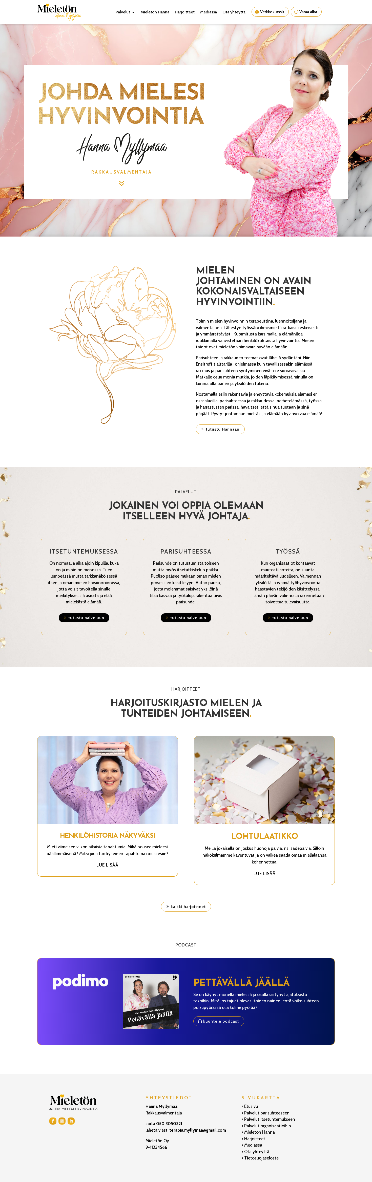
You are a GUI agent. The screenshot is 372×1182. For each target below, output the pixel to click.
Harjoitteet (185, 12)
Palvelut (123, 12)
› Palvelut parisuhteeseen (266, 1112)
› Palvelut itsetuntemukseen (268, 1119)
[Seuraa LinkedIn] (71, 1121)
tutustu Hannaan (222, 429)
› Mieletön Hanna (258, 1132)
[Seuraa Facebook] (52, 1121)
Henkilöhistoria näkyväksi (107, 836)
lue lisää (107, 865)
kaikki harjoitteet (188, 906)
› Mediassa (252, 1145)
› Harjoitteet (253, 1138)
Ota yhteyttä (233, 12)
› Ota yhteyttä (255, 1151)
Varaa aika (308, 11)
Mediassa (208, 12)
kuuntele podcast (221, 1021)
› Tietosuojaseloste (260, 1157)
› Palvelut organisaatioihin (266, 1125)
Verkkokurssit (272, 11)
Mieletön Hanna (155, 12)
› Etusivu (250, 1106)
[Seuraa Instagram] (62, 1121)
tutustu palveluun (86, 617)
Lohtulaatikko (264, 837)
